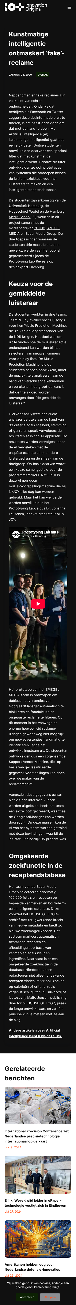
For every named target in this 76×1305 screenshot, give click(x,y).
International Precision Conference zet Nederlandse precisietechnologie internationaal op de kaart (37, 1136)
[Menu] (69, 7)
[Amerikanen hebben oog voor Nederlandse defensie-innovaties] (38, 1239)
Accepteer (27, 1297)
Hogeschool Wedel (24, 211)
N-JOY (39, 228)
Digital (43, 74)
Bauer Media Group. (41, 233)
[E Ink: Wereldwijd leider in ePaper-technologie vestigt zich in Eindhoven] (38, 1174)
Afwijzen (50, 1297)
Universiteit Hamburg (26, 206)
